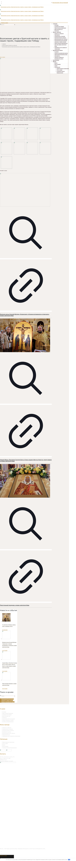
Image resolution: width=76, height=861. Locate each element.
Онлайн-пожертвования (8, 721)
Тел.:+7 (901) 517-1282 (5, 758)
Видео (3, 744)
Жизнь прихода (5, 45)
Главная (4, 43)
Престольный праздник (7, 713)
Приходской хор (6, 734)
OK (69, 859)
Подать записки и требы (8, 720)
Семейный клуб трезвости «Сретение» (11, 736)
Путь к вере (5, 743)
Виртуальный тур (6, 716)
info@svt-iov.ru (3, 759)
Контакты (4, 717)
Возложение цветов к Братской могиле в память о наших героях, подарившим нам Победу (21, 46)
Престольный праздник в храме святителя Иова (14, 605)
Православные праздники (8, 742)
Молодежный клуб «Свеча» (8, 733)
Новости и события (13, 45)
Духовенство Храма (7, 714)
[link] (14, 24)
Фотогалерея (5, 746)
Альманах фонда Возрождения (9, 747)
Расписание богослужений (60, 2)
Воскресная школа (6, 731)
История (4, 711)
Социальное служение (7, 729)
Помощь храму (4, 22)
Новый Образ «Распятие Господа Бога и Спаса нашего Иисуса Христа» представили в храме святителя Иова (26, 460)
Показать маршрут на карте (6, 761)
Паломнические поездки (8, 730)
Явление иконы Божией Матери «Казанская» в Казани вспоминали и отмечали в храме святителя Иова (24, 315)
